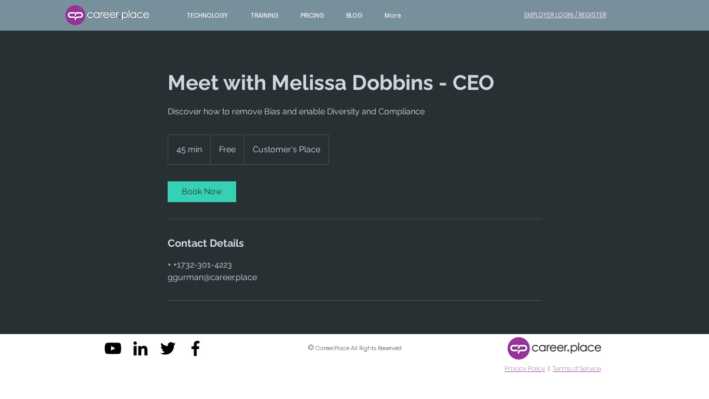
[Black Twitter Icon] (168, 348)
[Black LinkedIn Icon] (140, 348)
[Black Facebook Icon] (195, 348)
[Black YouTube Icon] (113, 348)
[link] (202, 191)
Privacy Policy (525, 368)
